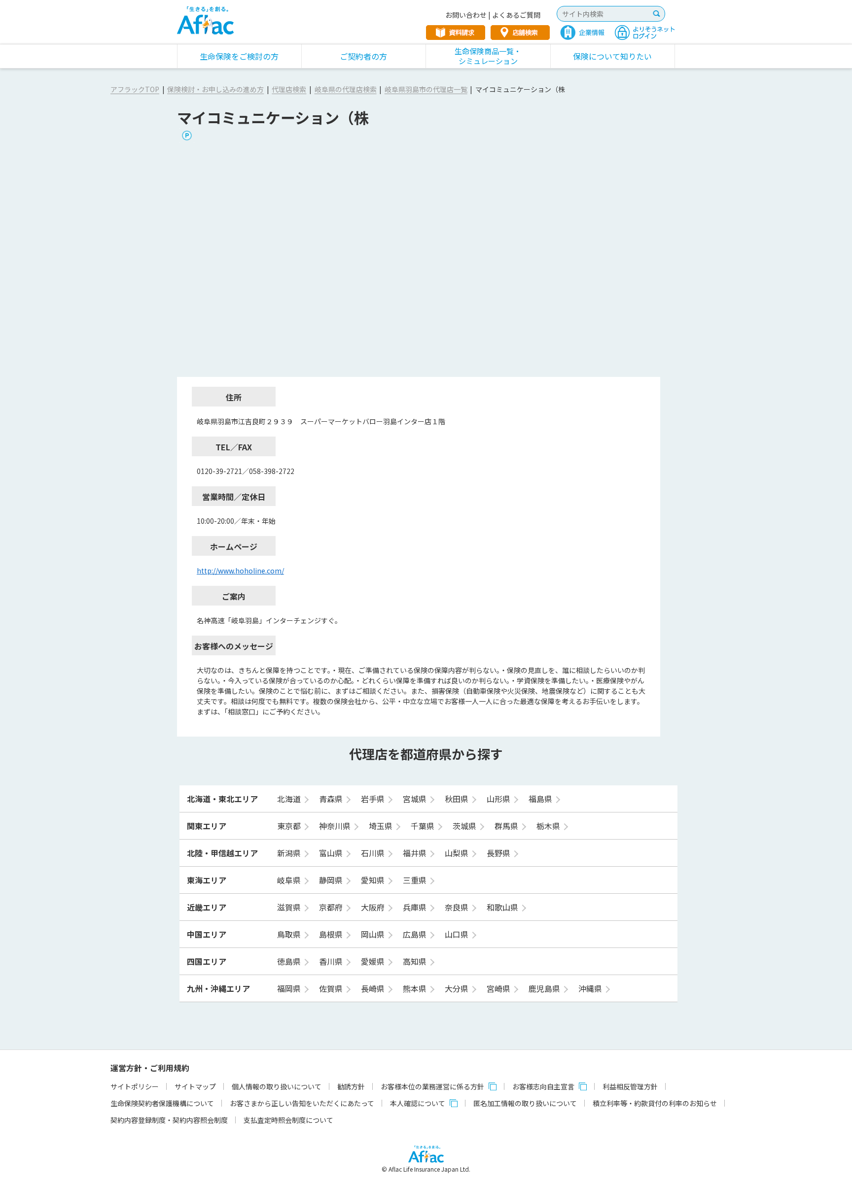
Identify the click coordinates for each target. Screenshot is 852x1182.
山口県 (457, 934)
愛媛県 (374, 961)
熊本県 (415, 988)
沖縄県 (591, 988)
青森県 (332, 799)
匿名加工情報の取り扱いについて (525, 1103)
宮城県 (415, 799)
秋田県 (457, 799)
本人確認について (417, 1103)
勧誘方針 (351, 1086)
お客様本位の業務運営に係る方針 (432, 1086)
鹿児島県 (545, 988)
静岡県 (332, 880)
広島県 (415, 934)
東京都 (290, 826)
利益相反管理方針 (630, 1086)
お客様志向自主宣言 (543, 1086)
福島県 (541, 799)
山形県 (499, 799)
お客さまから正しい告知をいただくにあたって (302, 1103)
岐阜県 (290, 880)
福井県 (415, 853)
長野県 (499, 853)
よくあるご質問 (516, 15)
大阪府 (374, 907)
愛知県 (374, 880)
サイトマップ (195, 1086)
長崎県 (374, 988)
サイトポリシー (134, 1086)
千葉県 (423, 826)
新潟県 (290, 853)
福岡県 (290, 988)
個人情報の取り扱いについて (276, 1086)
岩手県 (374, 799)
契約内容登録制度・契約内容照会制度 (169, 1120)
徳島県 (290, 961)
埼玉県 (381, 826)
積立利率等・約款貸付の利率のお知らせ (655, 1103)
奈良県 (457, 907)
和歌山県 (503, 907)
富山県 (332, 853)
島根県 (332, 934)
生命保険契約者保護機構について (162, 1103)
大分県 (457, 988)
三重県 (415, 880)
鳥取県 (290, 934)
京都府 (332, 907)
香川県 (332, 961)
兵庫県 (415, 907)
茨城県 (465, 826)
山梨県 (457, 853)
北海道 (290, 799)
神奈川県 (336, 826)
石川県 (374, 853)
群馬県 (507, 826)
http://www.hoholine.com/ (240, 570)
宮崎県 (499, 988)
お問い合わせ (466, 15)
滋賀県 (290, 907)
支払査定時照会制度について (288, 1120)
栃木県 (549, 826)
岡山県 (374, 934)
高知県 (415, 961)
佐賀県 (332, 988)
